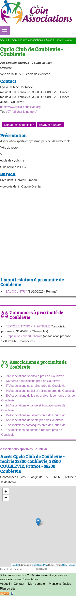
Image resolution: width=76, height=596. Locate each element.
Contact (19, 583)
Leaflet (15, 564)
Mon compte (36, 583)
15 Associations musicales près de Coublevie (35, 415)
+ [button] (5, 491)
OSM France (68, 564)
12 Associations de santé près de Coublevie (34, 420)
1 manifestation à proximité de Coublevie (32, 281)
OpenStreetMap (39, 564)
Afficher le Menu (5, 30)
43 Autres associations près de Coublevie (32, 380)
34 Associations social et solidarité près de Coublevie (40, 390)
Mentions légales (60, 583)
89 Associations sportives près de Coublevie (34, 376)
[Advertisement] (38, 233)
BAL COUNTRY (16, 291)
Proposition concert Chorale (23, 336)
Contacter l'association (19, 124)
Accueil (5, 583)
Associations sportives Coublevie (24, 449)
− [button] (5, 497)
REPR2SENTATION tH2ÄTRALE (27, 326)
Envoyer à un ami (50, 124)
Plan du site (7, 588)
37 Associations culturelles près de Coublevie (35, 385)
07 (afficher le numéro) (22, 111)
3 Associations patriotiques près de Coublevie (35, 425)
